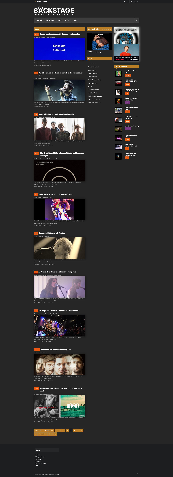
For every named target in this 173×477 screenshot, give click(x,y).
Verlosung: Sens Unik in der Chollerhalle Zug (132, 90)
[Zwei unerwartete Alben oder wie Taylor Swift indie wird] (59, 406)
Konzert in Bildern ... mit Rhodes (52, 233)
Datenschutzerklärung (40, 463)
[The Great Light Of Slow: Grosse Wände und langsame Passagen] (59, 170)
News (127, 93)
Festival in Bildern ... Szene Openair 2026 (131, 80)
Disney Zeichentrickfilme (94, 80)
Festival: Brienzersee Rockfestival (131, 117)
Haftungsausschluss (40, 457)
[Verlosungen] (126, 35)
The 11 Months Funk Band (95, 96)
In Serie (90, 86)
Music (60, 20)
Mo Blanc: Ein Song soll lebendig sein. (56, 349)
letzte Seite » (52, 434)
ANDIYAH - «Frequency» (93, 52)
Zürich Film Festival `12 (94, 102)
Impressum (37, 455)
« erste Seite (38, 430)
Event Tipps (50, 20)
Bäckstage (39, 20)
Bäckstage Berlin (92, 70)
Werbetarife (38, 459)
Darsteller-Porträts (92, 76)
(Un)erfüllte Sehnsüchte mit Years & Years (55, 194)
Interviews (37, 349)
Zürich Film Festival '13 (94, 99)
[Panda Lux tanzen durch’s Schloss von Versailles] (59, 49)
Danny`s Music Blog (93, 73)
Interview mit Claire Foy (132, 126)
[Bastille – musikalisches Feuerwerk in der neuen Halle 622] (59, 90)
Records (36, 34)
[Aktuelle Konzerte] (126, 52)
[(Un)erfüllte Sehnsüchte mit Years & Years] (59, 209)
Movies (67, 20)
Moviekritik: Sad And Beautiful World (131, 99)
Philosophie (38, 461)
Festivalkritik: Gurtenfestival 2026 (131, 145)
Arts (75, 20)
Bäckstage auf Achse (93, 67)
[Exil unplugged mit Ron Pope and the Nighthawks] (59, 325)
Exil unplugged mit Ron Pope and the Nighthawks (58, 311)
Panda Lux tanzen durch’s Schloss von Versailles (60, 34)
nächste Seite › (42, 434)
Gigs (36, 73)
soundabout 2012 (92, 93)
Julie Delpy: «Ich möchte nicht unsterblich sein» (48, 1)
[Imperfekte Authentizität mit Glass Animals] (59, 129)
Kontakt (37, 465)
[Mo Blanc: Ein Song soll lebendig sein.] (59, 364)
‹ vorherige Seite (48, 430)
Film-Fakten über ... (93, 83)
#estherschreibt (92, 64)
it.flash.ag (57, 474)
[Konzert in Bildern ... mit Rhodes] (59, 248)
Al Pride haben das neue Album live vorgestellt (57, 272)
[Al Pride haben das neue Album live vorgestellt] (59, 287)
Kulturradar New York (93, 89)
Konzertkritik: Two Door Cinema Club (130, 154)
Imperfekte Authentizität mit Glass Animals (56, 114)
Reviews (127, 102)
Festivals (127, 84)
